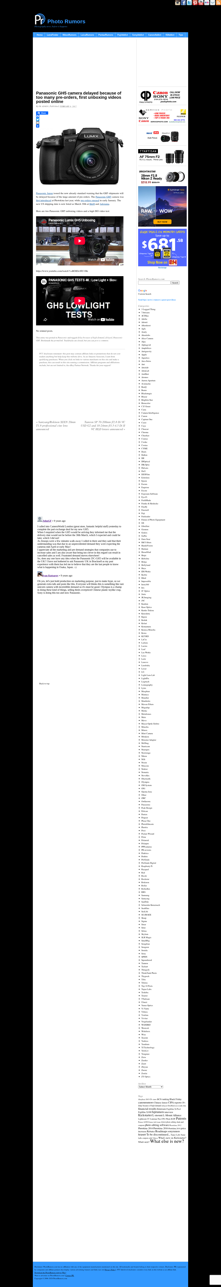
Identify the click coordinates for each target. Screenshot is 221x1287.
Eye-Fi (144, 497)
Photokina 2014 (145, 1128)
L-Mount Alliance (172, 1115)
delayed (108, 337)
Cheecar (145, 429)
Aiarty (144, 331)
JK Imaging (146, 597)
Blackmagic (146, 393)
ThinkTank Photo (149, 972)
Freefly (144, 506)
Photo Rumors (66, 21)
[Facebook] (80, 116)
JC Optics (145, 590)
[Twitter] (80, 119)
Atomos (144, 377)
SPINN (144, 956)
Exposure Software (149, 493)
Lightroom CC (144, 1119)
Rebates (151, 1131)
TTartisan (145, 998)
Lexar (143, 668)
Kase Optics (146, 607)
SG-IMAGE (146, 914)
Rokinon (145, 882)
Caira (143, 409)
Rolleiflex (145, 888)
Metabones (146, 713)
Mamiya (145, 694)
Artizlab (145, 367)
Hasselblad (146, 552)
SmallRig (145, 940)
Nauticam (145, 746)
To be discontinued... (158, 1134)
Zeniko (144, 1060)
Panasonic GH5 (103, 196)
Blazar (144, 396)
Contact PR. (69, 1275)
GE (142, 522)
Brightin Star (147, 399)
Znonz (144, 1070)
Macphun (145, 691)
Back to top (44, 683)
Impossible (146, 581)
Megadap (145, 707)
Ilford (143, 577)
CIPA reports (174, 1102)
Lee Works (146, 652)
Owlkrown (145, 801)
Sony (143, 953)
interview (169, 1112)
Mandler (145, 697)
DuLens (144, 467)
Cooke (144, 441)
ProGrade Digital (148, 862)
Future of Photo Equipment (153, 519)
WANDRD (145, 1024)
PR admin (43, 106)
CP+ (183, 1102)
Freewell (145, 509)
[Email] (80, 122)
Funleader (145, 516)
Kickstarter (145, 1115)
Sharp (143, 917)
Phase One (145, 820)
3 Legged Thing (148, 309)
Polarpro (145, 843)
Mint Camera (147, 733)
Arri (143, 364)
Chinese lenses (161, 1102)
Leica (143, 655)
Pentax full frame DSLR (157, 1122)
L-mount (157, 1115)
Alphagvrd (146, 344)
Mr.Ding (145, 743)
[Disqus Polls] (80, 474)
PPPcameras (146, 846)
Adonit (144, 322)
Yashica (144, 1040)
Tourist (144, 995)
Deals (143, 451)
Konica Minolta (148, 629)
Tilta (143, 979)
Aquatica (145, 357)
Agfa (143, 328)
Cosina (144, 445)
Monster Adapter (148, 739)
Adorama (104, 203)
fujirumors (158, 1112)
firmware (161, 1108)
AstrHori (145, 374)
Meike (144, 710)
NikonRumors (69, 35)
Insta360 (145, 584)
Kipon (144, 616)
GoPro (144, 535)
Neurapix (145, 749)
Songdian (145, 943)
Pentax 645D (143, 1122)
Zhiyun (144, 1066)
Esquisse (145, 487)
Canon (144, 416)
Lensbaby (145, 665)
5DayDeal (141, 1099)
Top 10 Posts (147, 985)
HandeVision (147, 545)
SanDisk (145, 901)
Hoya (143, 568)
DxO (143, 471)
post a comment (101, 340)
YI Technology (148, 1047)
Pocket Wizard (147, 833)
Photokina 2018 (174, 1128)
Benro (144, 390)
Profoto (144, 856)
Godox (144, 532)
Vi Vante (145, 1008)
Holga (144, 561)
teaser (142, 1134)
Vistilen (144, 1015)
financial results (147, 1109)
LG (142, 671)
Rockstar (145, 879)
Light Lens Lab (148, 675)
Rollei (144, 885)
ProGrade (145, 859)
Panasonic (62, 337)
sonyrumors (174, 1131)
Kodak (144, 620)
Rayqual (145, 869)
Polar (143, 836)
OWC (143, 798)
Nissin (144, 762)
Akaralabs (145, 335)
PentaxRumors (105, 35)
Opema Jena (146, 791)
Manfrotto (145, 701)
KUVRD (145, 636)
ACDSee (145, 315)
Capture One (146, 419)
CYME (144, 448)
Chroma (144, 432)
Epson (144, 480)
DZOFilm (145, 474)
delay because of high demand (91, 337)
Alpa (143, 341)
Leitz (143, 658)
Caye (143, 425)
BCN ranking (163, 1099)
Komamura (146, 626)
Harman (144, 548)
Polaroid (145, 840)
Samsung (145, 895)
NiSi (143, 759)
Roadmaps (161, 1131)
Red (143, 872)
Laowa (144, 645)
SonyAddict (138, 35)
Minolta (145, 726)
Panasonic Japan (44, 193)
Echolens (145, 477)
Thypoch (145, 976)
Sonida (144, 950)
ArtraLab (145, 370)
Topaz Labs (146, 989)
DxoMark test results (175, 1105)
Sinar (143, 924)
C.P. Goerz (145, 406)
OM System (146, 785)
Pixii (143, 830)
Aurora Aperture (148, 380)
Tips (181, 35)
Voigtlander (146, 1021)
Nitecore (145, 765)
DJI (142, 458)
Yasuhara (145, 1044)
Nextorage (145, 752)
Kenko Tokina (147, 610)
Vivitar (144, 1018)
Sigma (144, 921)
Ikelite (144, 574)
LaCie (144, 639)
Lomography (147, 684)
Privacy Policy (110, 1269)
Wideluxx (145, 1031)
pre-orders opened (90, 200)
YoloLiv (145, 1050)
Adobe (144, 318)
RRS (143, 892)
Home (40, 35)
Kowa (143, 633)
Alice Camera (147, 338)
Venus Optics (147, 1005)
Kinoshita (145, 613)
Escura (144, 484)
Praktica (145, 853)
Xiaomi (144, 1037)
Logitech (145, 681)
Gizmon (144, 529)
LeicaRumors (87, 35)
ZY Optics (145, 1076)
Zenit (143, 1063)
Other (143, 794)
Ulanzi (144, 1002)
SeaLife (144, 911)
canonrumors (145, 1102)
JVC (143, 600)
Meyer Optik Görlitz (150, 723)
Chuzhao (145, 435)
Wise (143, 1034)
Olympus (145, 781)
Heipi (143, 555)
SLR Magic (146, 937)
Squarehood (146, 960)
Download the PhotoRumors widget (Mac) (50, 1272)
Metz (143, 717)
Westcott (145, 1028)
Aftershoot (146, 325)
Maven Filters (147, 704)
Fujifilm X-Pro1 (173, 1108)
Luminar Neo (155, 1119)
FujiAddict (122, 35)
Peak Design (146, 807)
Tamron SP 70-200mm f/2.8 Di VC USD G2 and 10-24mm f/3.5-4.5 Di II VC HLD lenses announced (103, 425)
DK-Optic (145, 464)
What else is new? (167, 1141)
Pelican (144, 811)
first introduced (43, 200)
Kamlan (144, 603)
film (184, 1106)
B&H (92, 203)
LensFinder (52, 35)
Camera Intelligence (150, 412)
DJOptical (145, 461)
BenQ (143, 386)
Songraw (145, 947)
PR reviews (146, 849)
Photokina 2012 (175, 1125)
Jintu (143, 594)
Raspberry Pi (147, 866)
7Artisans (145, 312)
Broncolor (145, 403)
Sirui (143, 927)
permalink (58, 340)
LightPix (145, 678)
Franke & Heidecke (149, 503)
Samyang (145, 898)
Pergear (144, 817)
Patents (181, 1118)
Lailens (144, 642)
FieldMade (146, 500)
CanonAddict (154, 35)
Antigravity (146, 351)
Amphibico (146, 348)
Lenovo (144, 662)
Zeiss (143, 1057)
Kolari (144, 623)
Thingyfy (145, 969)
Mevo (144, 720)
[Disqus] (80, 555)
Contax (144, 438)
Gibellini (145, 526)
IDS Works (146, 571)
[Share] (80, 126)
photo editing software (157, 1125)
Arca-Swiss (146, 361)
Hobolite (145, 558)
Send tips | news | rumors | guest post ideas (157, 299)
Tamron (144, 963)
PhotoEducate (147, 824)
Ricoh (144, 875)
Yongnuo (145, 1053)
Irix (142, 587)
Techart (144, 966)
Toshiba (144, 992)
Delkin (144, 454)
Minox (144, 730)
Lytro (143, 688)
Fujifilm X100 (144, 1112)
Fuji (143, 513)
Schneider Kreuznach (150, 904)
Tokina (144, 982)
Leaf (143, 649)
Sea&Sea (145, 908)
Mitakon (145, 736)
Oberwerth (145, 778)
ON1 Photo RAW (169, 1119)
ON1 (143, 788)
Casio (143, 422)
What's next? (143, 1141)
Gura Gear (145, 539)
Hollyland (145, 565)
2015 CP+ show (151, 1099)
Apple (144, 354)
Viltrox (144, 1011)
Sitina (144, 930)
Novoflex (145, 775)
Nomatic (145, 772)
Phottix (144, 827)
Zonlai (144, 1073)
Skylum (144, 934)
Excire (144, 490)
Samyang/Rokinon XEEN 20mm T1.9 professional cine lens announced (56, 425)
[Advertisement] (80, 64)
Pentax (144, 814)
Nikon (144, 756)
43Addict (170, 35)
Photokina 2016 (160, 1128)
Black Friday (176, 1099)
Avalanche (146, 383)
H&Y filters (146, 542)
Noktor (144, 769)
